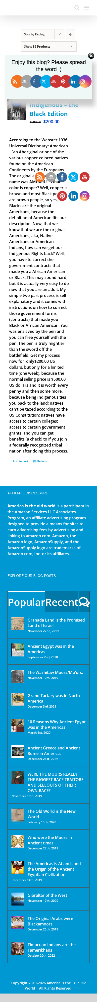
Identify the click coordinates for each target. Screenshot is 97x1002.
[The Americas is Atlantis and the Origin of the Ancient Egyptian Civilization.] (17, 867)
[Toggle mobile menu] (87, 7)
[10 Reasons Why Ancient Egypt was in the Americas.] (17, 725)
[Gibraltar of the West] (17, 899)
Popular (26, 602)
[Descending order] (70, 34)
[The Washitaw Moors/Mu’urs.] (17, 676)
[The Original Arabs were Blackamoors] (17, 922)
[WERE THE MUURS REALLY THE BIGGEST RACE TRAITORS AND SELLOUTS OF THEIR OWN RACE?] (17, 777)
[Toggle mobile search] (76, 7)
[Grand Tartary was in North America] (17, 699)
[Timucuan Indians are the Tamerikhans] (17, 948)
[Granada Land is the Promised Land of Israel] (17, 623)
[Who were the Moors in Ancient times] (17, 841)
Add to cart (20, 461)
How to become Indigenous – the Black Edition (54, 104)
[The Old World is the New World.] (17, 815)
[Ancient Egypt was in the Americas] (17, 649)
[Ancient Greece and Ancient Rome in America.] (17, 751)
